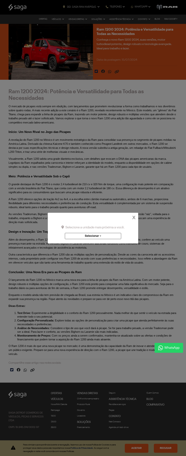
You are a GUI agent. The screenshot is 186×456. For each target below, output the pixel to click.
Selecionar (92, 236)
